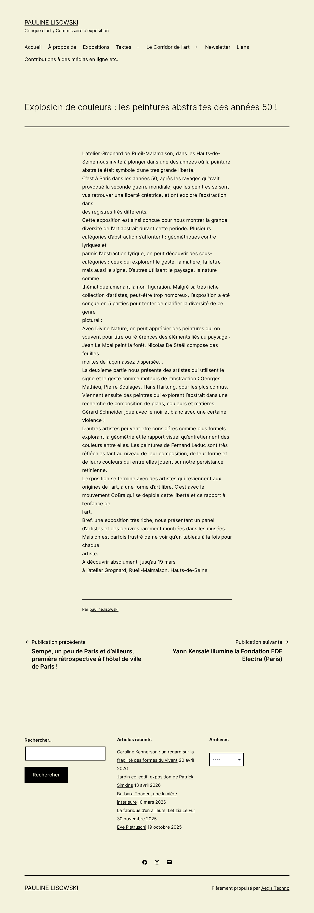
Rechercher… (39, 740)
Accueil (33, 47)
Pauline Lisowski (51, 22)
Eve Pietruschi (131, 827)
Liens (243, 47)
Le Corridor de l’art (168, 47)
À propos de (62, 47)
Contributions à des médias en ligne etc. (71, 59)
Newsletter (217, 47)
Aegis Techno (275, 888)
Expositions (96, 47)
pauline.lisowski (104, 609)
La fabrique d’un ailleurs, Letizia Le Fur (156, 810)
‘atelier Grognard (107, 570)
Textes (123, 47)
